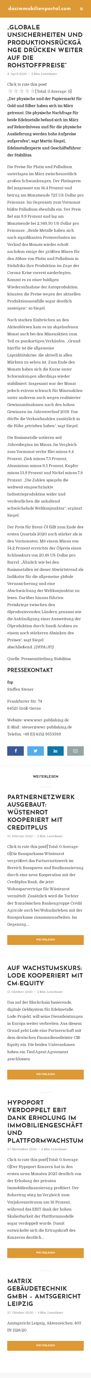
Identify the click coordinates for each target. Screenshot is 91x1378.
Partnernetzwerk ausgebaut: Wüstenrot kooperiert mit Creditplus (41, 812)
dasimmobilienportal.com (39, 8)
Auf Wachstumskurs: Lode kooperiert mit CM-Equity (45, 976)
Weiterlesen (45, 940)
